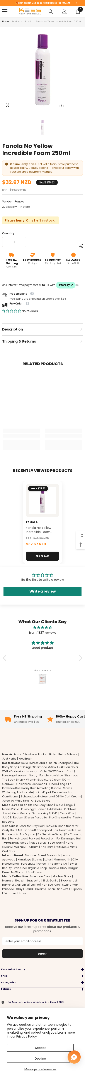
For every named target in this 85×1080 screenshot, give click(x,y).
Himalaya (24, 859)
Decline (40, 1058)
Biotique (30, 855)
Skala (52, 754)
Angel (69, 805)
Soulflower (35, 872)
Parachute (28, 863)
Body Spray (20, 842)
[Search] (50, 11)
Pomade (8, 889)
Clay (19, 889)
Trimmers (10, 893)
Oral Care (8, 851)
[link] (21, 436)
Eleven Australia (36, 817)
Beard (29, 889)
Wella (59, 805)
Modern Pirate (62, 876)
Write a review (42, 591)
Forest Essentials (49, 855)
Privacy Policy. (26, 1036)
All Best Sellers (40, 800)
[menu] (4, 11)
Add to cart (42, 556)
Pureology (28, 809)
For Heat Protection (41, 838)
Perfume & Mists (66, 847)
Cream (40, 889)
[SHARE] (79, 246)
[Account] (64, 11)
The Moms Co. (58, 863)
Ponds (41, 863)
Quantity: (8, 233)
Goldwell (70, 809)
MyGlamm (18, 872)
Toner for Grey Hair (31, 826)
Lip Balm (33, 847)
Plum (5, 872)
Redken (18, 817)
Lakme (37, 859)
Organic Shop (37, 868)
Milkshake (55, 809)
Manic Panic (10, 809)
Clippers (76, 889)
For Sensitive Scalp (50, 834)
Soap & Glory (58, 868)
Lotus (48, 859)
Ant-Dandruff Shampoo (34, 830)
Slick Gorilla (50, 880)
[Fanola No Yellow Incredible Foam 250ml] (42, 500)
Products (17, 21)
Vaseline (20, 868)
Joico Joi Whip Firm (15, 800)
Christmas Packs (34, 754)
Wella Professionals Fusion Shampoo (45, 763)
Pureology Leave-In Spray (19, 775)
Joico (6, 813)
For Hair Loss (18, 838)
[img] (42, 627)
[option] (42, 69)
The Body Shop (43, 805)
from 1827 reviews (42, 632)
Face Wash (56, 842)
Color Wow (67, 813)
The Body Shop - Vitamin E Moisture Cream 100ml (36, 779)
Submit (42, 953)
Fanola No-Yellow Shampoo (58, 775)
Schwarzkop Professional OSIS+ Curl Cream (50, 796)
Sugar (73, 868)
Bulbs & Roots (67, 754)
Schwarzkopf (41, 813)
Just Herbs (9, 758)
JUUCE (6, 817)
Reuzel (19, 880)
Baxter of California (15, 885)
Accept (40, 1048)
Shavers (62, 889)
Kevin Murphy (21, 813)
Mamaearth (62, 859)
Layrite (35, 885)
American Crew (40, 876)
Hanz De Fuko (51, 885)
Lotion (51, 889)
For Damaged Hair (69, 838)
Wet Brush (25, 758)
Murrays (7, 880)
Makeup (19, 847)
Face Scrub (38, 842)
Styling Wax (70, 885)
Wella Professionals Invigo (20, 771)
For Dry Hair (27, 834)
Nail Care (47, 847)
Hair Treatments (64, 830)
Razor (23, 893)
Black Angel (69, 880)
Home (5, 21)
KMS (55, 813)
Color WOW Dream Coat (56, 771)
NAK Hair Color (68, 767)
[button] (11, 311)
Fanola (28, 21)
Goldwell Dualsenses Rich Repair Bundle (30, 784)
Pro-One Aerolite (60, 817)
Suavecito (33, 880)
